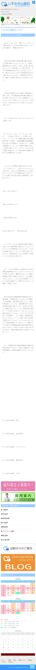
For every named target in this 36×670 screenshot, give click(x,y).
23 (3, 647)
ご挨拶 (9, 660)
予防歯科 (5, 514)
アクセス (3, 662)
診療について (22, 660)
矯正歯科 (5, 535)
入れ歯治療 (5, 540)
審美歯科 (5, 527)
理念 (15, 660)
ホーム (3, 660)
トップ (2, 24)
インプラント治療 (8, 531)
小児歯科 (5, 522)
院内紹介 (30, 660)
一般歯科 (5, 509)
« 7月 (2, 654)
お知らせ (11, 662)
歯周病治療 (5, 518)
